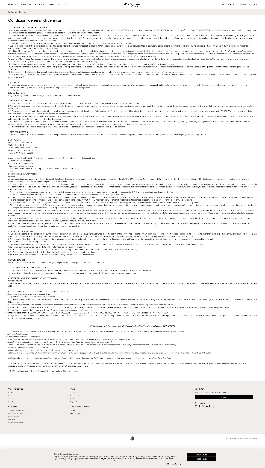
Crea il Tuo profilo (75, 396)
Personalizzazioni (40, 4)
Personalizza (201, 459)
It (223, 4)
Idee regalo (51, 4)
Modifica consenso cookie (16, 422)
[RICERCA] (66, 4)
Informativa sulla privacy (15, 413)
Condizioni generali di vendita (17, 410)
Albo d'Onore (12, 399)
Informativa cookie (13, 416)
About (60, 4)
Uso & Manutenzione (14, 393)
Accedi (72, 393)
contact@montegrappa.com (28, 318)
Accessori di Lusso (26, 4)
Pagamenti (73, 402)
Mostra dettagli (172, 464)
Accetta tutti (201, 455)
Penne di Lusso (12, 4)
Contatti (10, 402)
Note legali (11, 419)
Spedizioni (73, 399)
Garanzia (11, 396)
